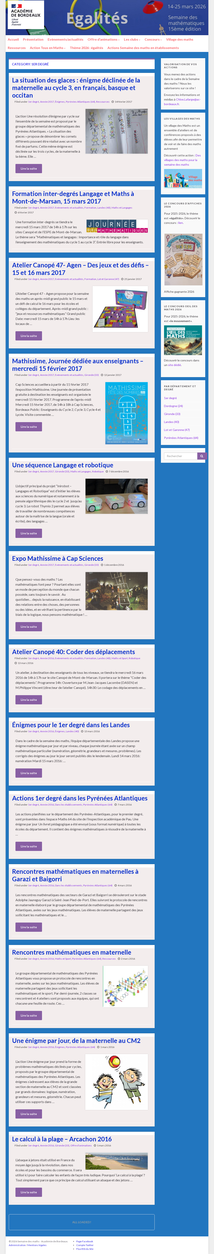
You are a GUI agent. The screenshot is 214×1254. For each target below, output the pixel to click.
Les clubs (131, 39)
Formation (90, 207)
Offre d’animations (103, 39)
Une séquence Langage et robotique (62, 465)
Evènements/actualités (65, 39)
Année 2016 (47, 658)
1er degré (33, 101)
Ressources (17, 48)
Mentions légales (37, 1245)
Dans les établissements (68, 804)
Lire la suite (29, 168)
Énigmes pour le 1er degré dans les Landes (71, 724)
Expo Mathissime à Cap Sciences (57, 558)
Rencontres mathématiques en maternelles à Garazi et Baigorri (75, 875)
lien (180, 222)
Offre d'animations (81, 1145)
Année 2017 (47, 101)
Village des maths (179, 39)
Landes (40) (104, 207)
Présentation (33, 39)
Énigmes (60, 101)
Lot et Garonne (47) (108, 279)
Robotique (98, 471)
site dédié (174, 365)
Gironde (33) (91, 374)
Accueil (13, 39)
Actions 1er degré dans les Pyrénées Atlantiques (80, 798)
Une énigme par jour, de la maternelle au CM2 (76, 1040)
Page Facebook (84, 1241)
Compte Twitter (85, 1245)
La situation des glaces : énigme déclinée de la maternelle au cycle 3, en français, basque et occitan (76, 87)
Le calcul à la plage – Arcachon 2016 (62, 1139)
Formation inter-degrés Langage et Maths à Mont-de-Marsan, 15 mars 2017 (73, 197)
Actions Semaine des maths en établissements (143, 48)
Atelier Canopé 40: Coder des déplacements (73, 651)
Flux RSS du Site (84, 1248)
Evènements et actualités (69, 207)
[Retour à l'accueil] (107, 17)
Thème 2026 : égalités (86, 48)
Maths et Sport (120, 658)
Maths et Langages (122, 207)
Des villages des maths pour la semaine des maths (182, 159)
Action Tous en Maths (47, 48)
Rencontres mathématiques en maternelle (71, 952)
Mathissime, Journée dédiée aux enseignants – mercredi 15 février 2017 (77, 364)
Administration (17, 1245)
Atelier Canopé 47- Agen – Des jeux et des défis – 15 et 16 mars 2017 (80, 268)
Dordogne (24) (173, 406)
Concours (152, 39)
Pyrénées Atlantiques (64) (80, 101)
